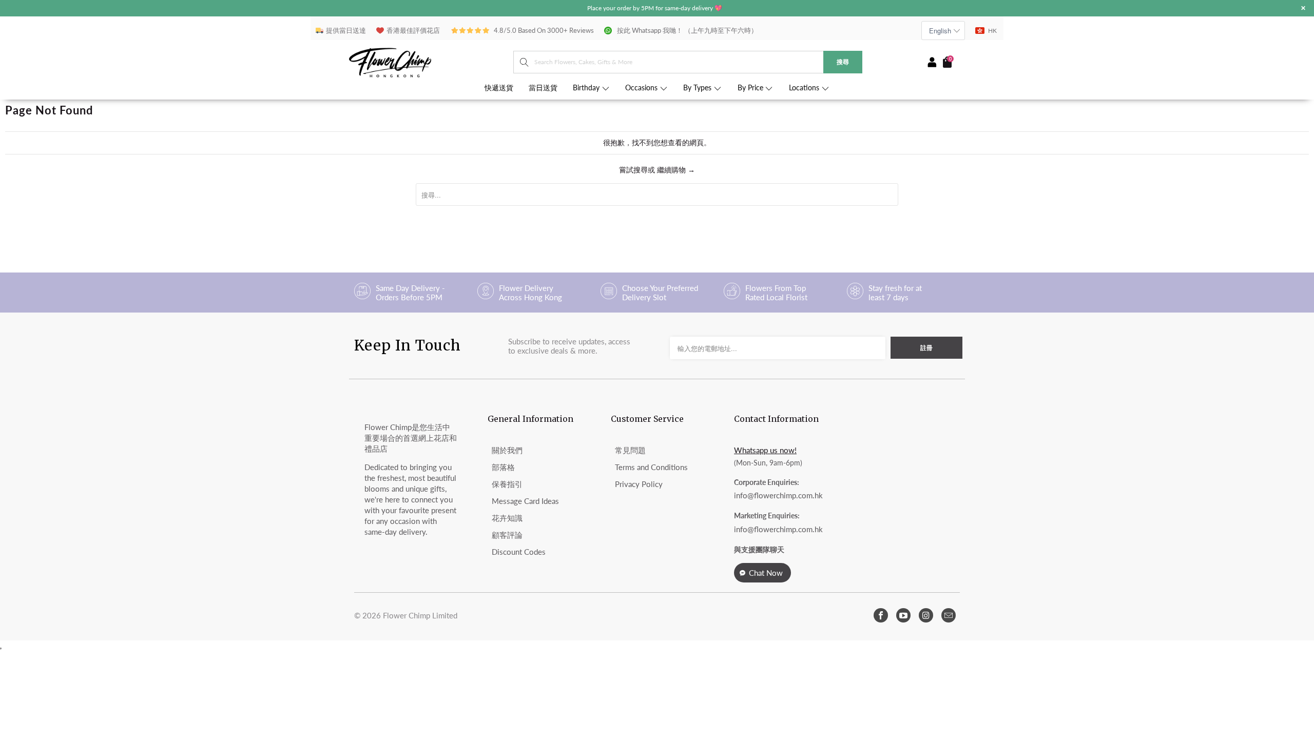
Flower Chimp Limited (420, 615)
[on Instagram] (926, 615)
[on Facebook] (881, 615)
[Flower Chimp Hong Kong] (431, 62)
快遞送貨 (499, 88)
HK (992, 30)
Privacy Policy (639, 484)
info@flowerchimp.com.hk (778, 495)
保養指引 (507, 484)
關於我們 (507, 450)
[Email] (948, 615)
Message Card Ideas (525, 500)
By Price (751, 88)
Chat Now (766, 572)
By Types (698, 88)
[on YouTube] (903, 615)
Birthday (587, 88)
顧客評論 (507, 534)
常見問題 (630, 450)
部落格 (503, 467)
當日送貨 (543, 88)
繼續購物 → (676, 169)
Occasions (642, 88)
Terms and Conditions (651, 467)
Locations (805, 88)
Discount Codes (519, 551)
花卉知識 (507, 517)
